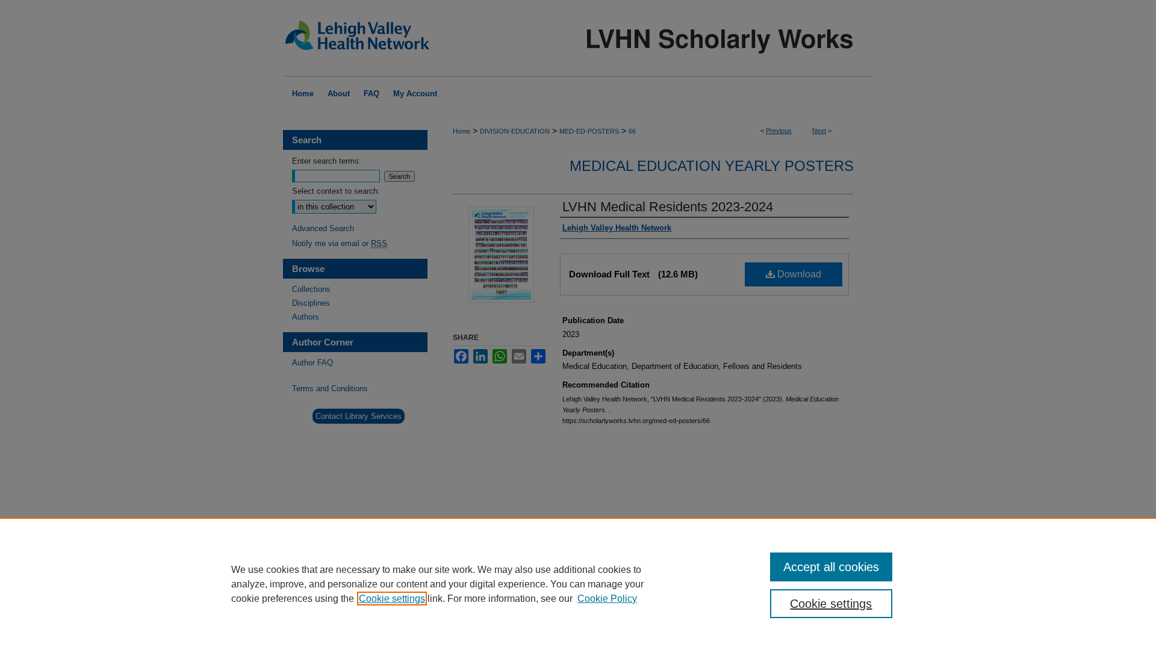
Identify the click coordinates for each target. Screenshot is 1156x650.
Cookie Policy (607, 598)
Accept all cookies (831, 567)
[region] (578, 584)
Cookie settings (392, 598)
